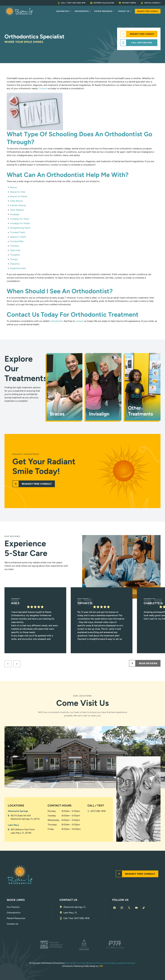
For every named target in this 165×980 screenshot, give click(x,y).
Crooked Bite (16, 241)
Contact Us (123, 11)
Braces (13, 187)
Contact (43, 88)
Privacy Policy (81, 963)
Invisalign (14, 214)
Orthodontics (82, 11)
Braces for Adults (18, 196)
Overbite (14, 245)
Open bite (15, 250)
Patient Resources (103, 11)
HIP (101, 966)
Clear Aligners (17, 209)
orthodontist (56, 321)
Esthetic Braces (18, 205)
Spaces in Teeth (18, 236)
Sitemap (69, 963)
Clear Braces (16, 201)
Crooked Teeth (17, 232)
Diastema (15, 263)
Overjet (14, 259)
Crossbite (15, 254)
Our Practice (62, 11)
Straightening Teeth (20, 227)
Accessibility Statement (125, 963)
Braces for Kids (17, 192)
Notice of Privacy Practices (100, 963)
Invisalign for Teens (19, 218)
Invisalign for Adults (20, 223)
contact (80, 321)
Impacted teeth (18, 268)
